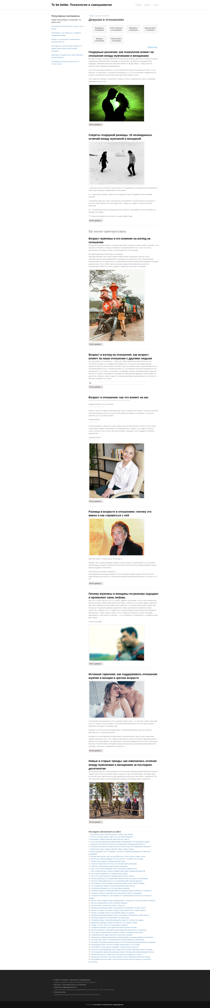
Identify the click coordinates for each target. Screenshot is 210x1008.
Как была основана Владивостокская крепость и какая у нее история (117, 859)
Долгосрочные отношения (150, 29)
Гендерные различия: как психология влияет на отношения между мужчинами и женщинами (121, 54)
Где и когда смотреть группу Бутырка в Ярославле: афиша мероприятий (118, 871)
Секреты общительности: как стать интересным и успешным (114, 864)
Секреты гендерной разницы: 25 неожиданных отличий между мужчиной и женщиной (120, 137)
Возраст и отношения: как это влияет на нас (119, 397)
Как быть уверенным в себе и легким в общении (109, 903)
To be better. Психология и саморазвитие (81, 5)
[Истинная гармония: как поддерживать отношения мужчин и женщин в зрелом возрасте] (124, 699)
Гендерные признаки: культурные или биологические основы (114, 927)
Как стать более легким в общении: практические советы (112, 876)
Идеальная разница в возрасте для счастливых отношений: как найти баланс (120, 915)
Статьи (156, 5)
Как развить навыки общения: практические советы (109, 839)
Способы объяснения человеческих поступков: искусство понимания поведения (120, 846)
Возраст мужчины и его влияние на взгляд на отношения (119, 240)
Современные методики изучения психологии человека (112, 935)
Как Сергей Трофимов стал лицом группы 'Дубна (109, 873)
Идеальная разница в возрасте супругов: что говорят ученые (114, 923)
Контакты (57, 985)
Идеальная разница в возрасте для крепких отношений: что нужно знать (118, 908)
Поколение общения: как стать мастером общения (110, 888)
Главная (138, 5)
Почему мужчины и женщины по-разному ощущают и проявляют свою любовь (123, 595)
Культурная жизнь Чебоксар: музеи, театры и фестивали (111, 834)
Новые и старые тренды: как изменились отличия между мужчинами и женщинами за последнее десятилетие (123, 764)
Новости (147, 5)
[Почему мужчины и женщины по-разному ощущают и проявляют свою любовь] (124, 642)
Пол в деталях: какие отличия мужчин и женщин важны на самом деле (117, 940)
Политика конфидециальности (65, 987)
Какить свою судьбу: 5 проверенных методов (108, 861)
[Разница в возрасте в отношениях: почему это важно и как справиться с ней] (124, 537)
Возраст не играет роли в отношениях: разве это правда (112, 913)
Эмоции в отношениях (99, 40)
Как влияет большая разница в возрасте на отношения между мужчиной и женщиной (123, 942)
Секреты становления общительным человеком (109, 866)
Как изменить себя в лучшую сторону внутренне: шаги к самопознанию (117, 883)
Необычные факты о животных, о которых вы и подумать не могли (116, 954)
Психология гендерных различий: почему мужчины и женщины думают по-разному (122, 937)
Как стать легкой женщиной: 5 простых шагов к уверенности (114, 869)
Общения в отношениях (133, 29)
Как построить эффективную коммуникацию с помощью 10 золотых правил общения (123, 900)
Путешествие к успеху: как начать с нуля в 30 (108, 905)
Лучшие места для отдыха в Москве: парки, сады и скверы (112, 849)
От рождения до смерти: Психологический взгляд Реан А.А (113, 886)
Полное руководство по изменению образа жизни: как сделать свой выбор (119, 878)
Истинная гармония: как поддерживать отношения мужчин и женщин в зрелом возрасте (123, 676)
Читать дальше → (95, 124)
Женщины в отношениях (99, 29)
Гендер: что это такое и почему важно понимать (109, 925)
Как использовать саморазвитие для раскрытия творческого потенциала (118, 930)
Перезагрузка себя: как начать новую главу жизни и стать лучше (115, 945)
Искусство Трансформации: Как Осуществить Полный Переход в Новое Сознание (121, 949)
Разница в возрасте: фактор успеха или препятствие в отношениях (116, 893)
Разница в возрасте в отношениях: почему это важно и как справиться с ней (120, 513)
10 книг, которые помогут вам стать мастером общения (111, 837)
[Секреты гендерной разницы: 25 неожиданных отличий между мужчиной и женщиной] (124, 163)
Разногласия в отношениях (116, 40)
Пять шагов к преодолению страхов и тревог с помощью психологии (117, 932)
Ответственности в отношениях (116, 29)
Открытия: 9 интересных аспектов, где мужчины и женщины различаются (117, 844)
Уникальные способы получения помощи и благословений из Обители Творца (120, 957)
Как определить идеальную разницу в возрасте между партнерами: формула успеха (122, 952)
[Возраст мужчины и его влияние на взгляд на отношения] (124, 305)
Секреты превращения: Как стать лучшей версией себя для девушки (116, 881)
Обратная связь (60, 992)
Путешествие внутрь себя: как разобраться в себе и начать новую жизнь (117, 856)
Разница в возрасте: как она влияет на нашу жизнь (110, 918)
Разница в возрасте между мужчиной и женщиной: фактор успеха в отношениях (121, 891)
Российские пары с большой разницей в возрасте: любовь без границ (117, 920)
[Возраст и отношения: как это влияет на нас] (124, 471)
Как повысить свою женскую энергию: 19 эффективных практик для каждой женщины (66, 48)
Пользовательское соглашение (74, 985)
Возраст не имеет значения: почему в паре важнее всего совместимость (118, 910)
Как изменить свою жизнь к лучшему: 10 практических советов (114, 947)
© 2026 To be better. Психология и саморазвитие (72, 980)
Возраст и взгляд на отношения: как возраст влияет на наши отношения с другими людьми (120, 356)
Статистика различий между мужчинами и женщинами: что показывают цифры (120, 842)
